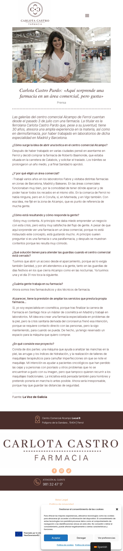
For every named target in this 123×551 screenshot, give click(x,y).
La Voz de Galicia (34, 397)
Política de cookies (65, 545)
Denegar (81, 537)
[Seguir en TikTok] (68, 470)
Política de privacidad (84, 545)
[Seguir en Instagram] (61, 470)
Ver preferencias (106, 537)
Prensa (61, 102)
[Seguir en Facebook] (54, 470)
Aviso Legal (61, 500)
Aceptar (56, 537)
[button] (117, 509)
